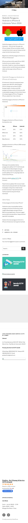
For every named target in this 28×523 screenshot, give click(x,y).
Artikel (7, 230)
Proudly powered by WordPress (10, 519)
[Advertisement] (14, 309)
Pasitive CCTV (14, 2)
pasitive (16, 15)
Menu (14, 10)
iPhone (15, 232)
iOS (11, 232)
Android (7, 232)
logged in (11, 241)
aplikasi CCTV (15, 178)
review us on (6, 491)
